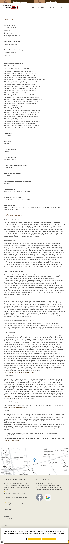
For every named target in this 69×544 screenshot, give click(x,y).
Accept (49, 539)
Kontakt (62, 7)
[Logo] (12, 7)
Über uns (53, 7)
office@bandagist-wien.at (20, 1)
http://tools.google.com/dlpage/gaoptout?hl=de (19, 372)
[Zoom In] (3, 450)
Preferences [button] (39, 535)
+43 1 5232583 (51, 1)
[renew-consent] (2, 542)
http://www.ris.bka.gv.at (11, 209)
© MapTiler (49, 474)
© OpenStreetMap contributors (59, 474)
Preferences (19, 539)
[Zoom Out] (3, 453)
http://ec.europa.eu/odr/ (15, 407)
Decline (34, 539)
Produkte (41, 7)
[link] (42, 7)
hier (7, 397)
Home (32, 7)
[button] (34, 460)
